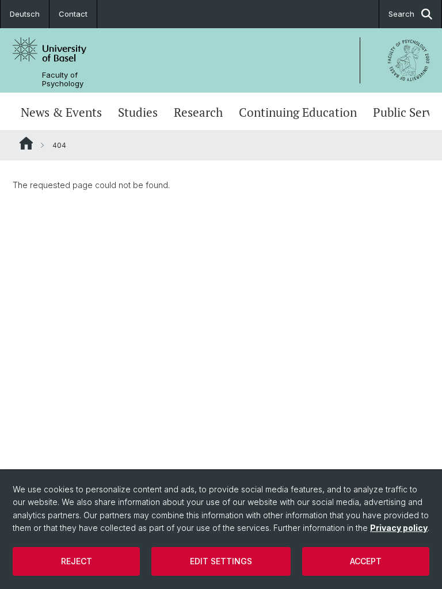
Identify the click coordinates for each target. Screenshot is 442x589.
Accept (366, 561)
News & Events (61, 112)
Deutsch (25, 13)
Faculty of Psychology (62, 79)
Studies (138, 112)
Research (198, 112)
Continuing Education (298, 112)
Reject (76, 561)
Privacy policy (399, 528)
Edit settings (221, 561)
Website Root (26, 143)
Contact (73, 13)
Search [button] (401, 13)
